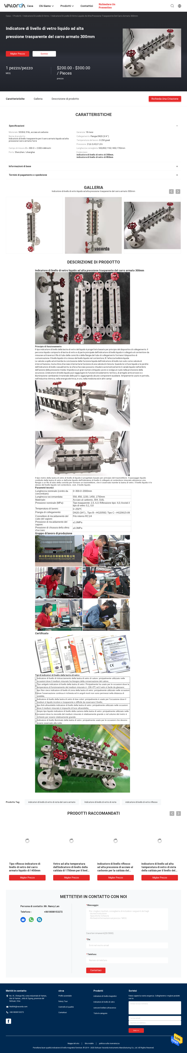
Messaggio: (93, 905)
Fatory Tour (63, 1001)
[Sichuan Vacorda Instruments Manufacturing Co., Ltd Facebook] (8, 1021)
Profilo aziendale (65, 996)
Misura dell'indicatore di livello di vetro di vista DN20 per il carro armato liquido (114, 867)
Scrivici (44, 53)
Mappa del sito (73, 1043)
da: (89, 939)
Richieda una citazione (164, 98)
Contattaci (95, 970)
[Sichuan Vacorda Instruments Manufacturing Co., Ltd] (15, 5)
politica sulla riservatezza (109, 1043)
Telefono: (92, 954)
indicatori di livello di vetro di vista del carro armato (51, 802)
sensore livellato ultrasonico (105, 1008)
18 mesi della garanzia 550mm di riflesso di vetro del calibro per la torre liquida (71, 867)
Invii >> (136, 1030)
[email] (23, 919)
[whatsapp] (31, 919)
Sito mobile (89, 1043)
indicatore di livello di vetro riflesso (141, 802)
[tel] (47, 919)
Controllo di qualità (66, 1007)
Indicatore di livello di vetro (36, 16)
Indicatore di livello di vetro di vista (100, 802)
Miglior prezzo (17, 53)
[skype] (39, 919)
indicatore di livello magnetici (105, 996)
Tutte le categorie (100, 1013)
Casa (8, 16)
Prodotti (17, 16)
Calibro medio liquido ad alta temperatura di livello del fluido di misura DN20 (158, 867)
